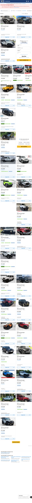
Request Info (7, 37)
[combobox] (5, 11)
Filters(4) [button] (13, 10)
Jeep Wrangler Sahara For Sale (26, 456)
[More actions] (14, 37)
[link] (3, 55)
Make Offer (7, 153)
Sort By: (23, 13)
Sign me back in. (16, 7)
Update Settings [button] (27, 57)
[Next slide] (30, 74)
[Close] (28, 495)
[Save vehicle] (14, 16)
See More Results (16, 442)
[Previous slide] (1, 74)
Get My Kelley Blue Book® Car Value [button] (24, 54)
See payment (3, 53)
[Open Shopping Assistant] (31, 497)
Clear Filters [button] (24, 10)
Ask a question (24, 146)
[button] (26, 1)
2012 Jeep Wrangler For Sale (5, 452)
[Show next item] (14, 160)
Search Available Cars (24, 60)
